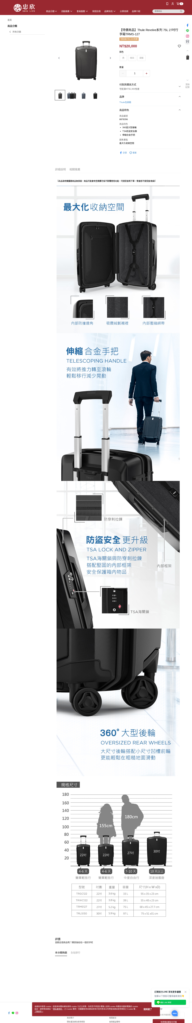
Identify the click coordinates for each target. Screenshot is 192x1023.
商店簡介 (70, 1018)
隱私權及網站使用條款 (76, 1022)
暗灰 (132, 58)
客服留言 (112, 1018)
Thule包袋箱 (125, 102)
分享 (125, 153)
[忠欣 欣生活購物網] (24, 8)
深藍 (141, 58)
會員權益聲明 (114, 1022)
